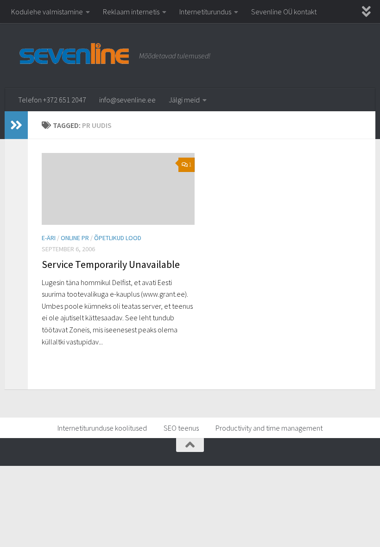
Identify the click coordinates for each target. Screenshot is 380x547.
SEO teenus (181, 428)
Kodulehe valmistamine (47, 11)
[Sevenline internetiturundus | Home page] (74, 53)
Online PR (75, 238)
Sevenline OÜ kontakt (284, 11)
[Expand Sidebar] (16, 125)
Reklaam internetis (131, 11)
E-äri (49, 238)
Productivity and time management (269, 428)
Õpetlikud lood (117, 238)
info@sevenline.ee (127, 99)
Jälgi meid (184, 99)
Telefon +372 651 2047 (52, 99)
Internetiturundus (205, 11)
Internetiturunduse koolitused (102, 428)
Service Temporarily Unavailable (111, 264)
